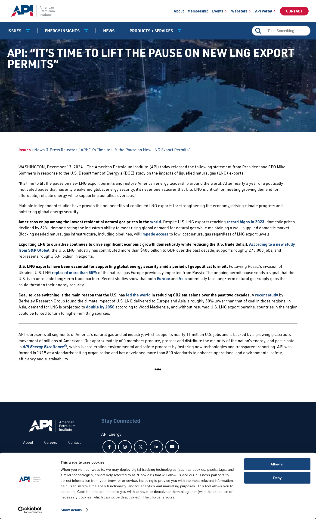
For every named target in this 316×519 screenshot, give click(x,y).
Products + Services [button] (152, 30)
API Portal (263, 11)
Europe (163, 278)
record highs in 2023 (245, 221)
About (179, 11)
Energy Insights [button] (63, 30)
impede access (154, 233)
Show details (71, 510)
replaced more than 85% (74, 272)
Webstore (239, 11)
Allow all (277, 464)
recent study (266, 294)
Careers (50, 442)
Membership (198, 11)
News (109, 30)
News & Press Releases (55, 149)
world (155, 221)
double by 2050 (100, 306)
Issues (25, 149)
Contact (294, 11)
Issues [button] (14, 30)
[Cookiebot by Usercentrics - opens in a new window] (30, 510)
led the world (138, 294)
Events (217, 11)
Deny (277, 478)
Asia (183, 278)
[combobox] (281, 30)
